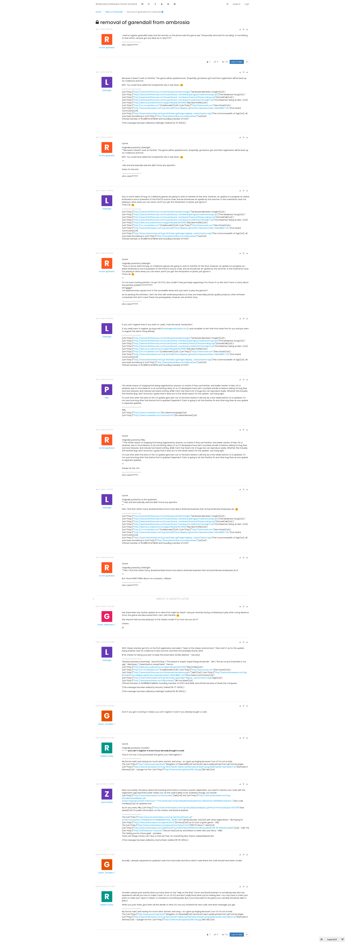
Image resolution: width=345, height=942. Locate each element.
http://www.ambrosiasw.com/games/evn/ (154, 822)
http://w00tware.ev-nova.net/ (148, 830)
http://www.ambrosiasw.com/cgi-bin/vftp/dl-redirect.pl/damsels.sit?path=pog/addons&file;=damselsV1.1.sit (185, 766)
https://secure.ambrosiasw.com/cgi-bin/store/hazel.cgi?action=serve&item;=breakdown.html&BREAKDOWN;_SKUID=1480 (157, 818)
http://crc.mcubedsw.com (146, 105)
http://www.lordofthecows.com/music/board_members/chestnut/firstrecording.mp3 (174, 97)
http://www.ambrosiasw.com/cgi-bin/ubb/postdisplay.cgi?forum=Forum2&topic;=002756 (196, 807)
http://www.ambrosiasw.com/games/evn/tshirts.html (163, 825)
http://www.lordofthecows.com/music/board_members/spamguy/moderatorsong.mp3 (176, 94)
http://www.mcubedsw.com (147, 412)
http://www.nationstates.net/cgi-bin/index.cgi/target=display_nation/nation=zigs (172, 113)
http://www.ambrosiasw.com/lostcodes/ (153, 795)
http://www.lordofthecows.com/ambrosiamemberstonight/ (162, 91)
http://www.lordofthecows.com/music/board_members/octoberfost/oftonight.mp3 (174, 100)
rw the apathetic (107, 47)
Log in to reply (236, 62)
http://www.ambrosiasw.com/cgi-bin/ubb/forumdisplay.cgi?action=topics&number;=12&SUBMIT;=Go (181, 108)
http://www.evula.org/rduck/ (151, 764)
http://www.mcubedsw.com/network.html (154, 415)
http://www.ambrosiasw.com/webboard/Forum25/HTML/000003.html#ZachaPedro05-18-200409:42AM (183, 828)
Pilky (107, 397)
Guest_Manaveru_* (107, 624)
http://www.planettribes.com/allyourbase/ (177, 116)
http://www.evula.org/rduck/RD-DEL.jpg (183, 769)
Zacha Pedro (107, 802)
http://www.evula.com (202, 105)
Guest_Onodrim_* (106, 724)
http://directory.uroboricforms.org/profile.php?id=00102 (160, 102)
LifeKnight (106, 90)
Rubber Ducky (106, 756)
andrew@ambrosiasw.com (174, 328)
